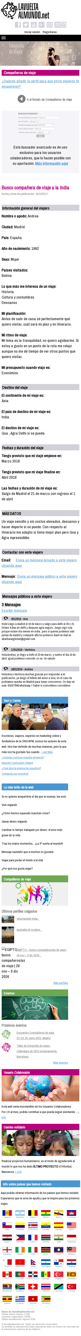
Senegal (45, 1279)
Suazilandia (7, 1291)
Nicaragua (46, 1266)
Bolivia (46, 1217)
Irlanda (20, 1254)
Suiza (33, 1291)
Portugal (20, 1279)
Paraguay (72, 1266)
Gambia (46, 1242)
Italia (33, 1254)
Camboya (72, 1217)
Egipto (7, 1242)
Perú (7, 1279)
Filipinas (20, 1242)
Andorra (7, 1217)
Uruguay (20, 1303)
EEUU (71, 1229)
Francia (33, 1242)
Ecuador (45, 1229)
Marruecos (20, 1266)
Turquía (71, 1291)
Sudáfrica (20, 1291)
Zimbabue (46, 1303)
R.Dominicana (33, 1279)
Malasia (71, 1254)
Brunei (58, 1217)
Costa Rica (33, 1229)
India (59, 1242)
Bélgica (33, 1217)
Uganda (7, 1303)
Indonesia (72, 1242)
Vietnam (33, 1303)
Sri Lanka (72, 1279)
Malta (7, 1266)
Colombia (20, 1229)
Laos (59, 1254)
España (58, 1229)
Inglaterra (7, 1254)
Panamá (58, 1266)
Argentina (20, 1217)
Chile (7, 1229)
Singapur (59, 1279)
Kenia (45, 1254)
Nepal (33, 1266)
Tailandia (46, 1291)
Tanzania (59, 1291)
